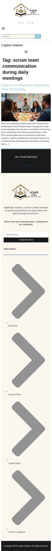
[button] (3, 28)
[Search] (38, 36)
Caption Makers (12, 45)
